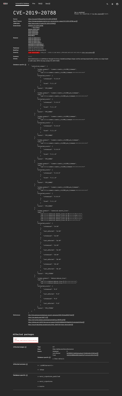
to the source (97, 14)
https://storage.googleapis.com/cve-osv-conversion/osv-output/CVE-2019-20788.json (52, 21)
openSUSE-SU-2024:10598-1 (36, 46)
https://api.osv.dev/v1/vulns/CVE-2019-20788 (41, 23)
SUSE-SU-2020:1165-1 (34, 41)
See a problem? (79, 12)
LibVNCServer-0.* (46, 365)
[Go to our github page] (117, 4)
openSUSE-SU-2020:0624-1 (36, 44)
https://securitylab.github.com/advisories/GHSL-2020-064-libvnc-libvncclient (49, 325)
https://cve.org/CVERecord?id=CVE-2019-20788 (41, 19)
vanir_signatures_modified (49, 376)
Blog (33, 3)
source (41, 386)
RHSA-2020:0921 (33, 34)
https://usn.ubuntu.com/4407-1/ (37, 317)
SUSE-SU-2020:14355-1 (34, 42)
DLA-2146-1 (36, 27)
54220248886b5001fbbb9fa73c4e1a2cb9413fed (82, 355)
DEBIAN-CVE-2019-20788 (35, 26)
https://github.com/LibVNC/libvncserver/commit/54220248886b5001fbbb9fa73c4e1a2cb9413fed (55, 322)
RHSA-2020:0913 (33, 31)
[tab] (25, 340)
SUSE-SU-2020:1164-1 (34, 38)
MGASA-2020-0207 (33, 29)
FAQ (39, 3)
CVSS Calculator (87, 52)
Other (42, 370)
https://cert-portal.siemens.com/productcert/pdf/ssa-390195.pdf (46, 320)
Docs (47, 3)
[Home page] (5, 4)
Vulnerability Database (22, 3)
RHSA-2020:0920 (33, 32)
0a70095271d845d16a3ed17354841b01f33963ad (82, 353)
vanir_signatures (46, 381)
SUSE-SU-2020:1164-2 (34, 39)
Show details (59, 359)
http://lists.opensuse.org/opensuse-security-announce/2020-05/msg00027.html (50, 315)
